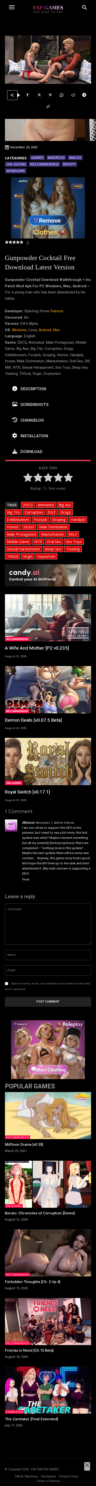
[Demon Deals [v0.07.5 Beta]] (48, 689)
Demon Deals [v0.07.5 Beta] (33, 720)
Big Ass (65, 504)
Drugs (66, 512)
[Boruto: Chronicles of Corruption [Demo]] (48, 1184)
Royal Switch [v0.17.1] (27, 792)
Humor (13, 526)
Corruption (34, 512)
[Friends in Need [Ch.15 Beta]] (48, 1321)
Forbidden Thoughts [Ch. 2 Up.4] (32, 1282)
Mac (56, 330)
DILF (52, 512)
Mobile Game (18, 541)
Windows (15, 170)
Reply (26, 879)
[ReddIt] (73, 95)
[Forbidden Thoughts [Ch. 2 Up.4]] (48, 1253)
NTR (38, 541)
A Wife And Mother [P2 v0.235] (37, 648)
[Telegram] (84, 95)
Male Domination (53, 526)
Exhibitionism (18, 519)
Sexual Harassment (23, 548)
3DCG (28, 504)
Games (37, 157)
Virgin (27, 556)
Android (56, 157)
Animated (46, 504)
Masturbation (52, 534)
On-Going (16, 164)
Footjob (40, 519)
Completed (14, 1412)
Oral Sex (54, 541)
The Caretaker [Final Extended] (31, 1419)
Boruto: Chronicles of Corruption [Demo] (40, 1213)
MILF (73, 534)
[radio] (27, 478)
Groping (59, 519)
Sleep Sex (53, 548)
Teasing (73, 548)
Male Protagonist (21, 534)
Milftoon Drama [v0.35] (24, 1144)
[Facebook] (27, 95)
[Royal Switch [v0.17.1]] (48, 761)
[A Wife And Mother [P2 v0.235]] (48, 618)
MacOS (75, 157)
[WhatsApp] (61, 95)
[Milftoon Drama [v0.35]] (48, 1115)
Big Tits (13, 512)
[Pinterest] (50, 95)
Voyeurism (46, 556)
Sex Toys (74, 541)
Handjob (78, 519)
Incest (29, 526)
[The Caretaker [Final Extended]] (48, 1390)
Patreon (56, 311)
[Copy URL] (48, 107)
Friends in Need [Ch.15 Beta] (29, 1350)
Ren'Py (69, 164)
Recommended (44, 164)
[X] (39, 95)
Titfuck (12, 556)
